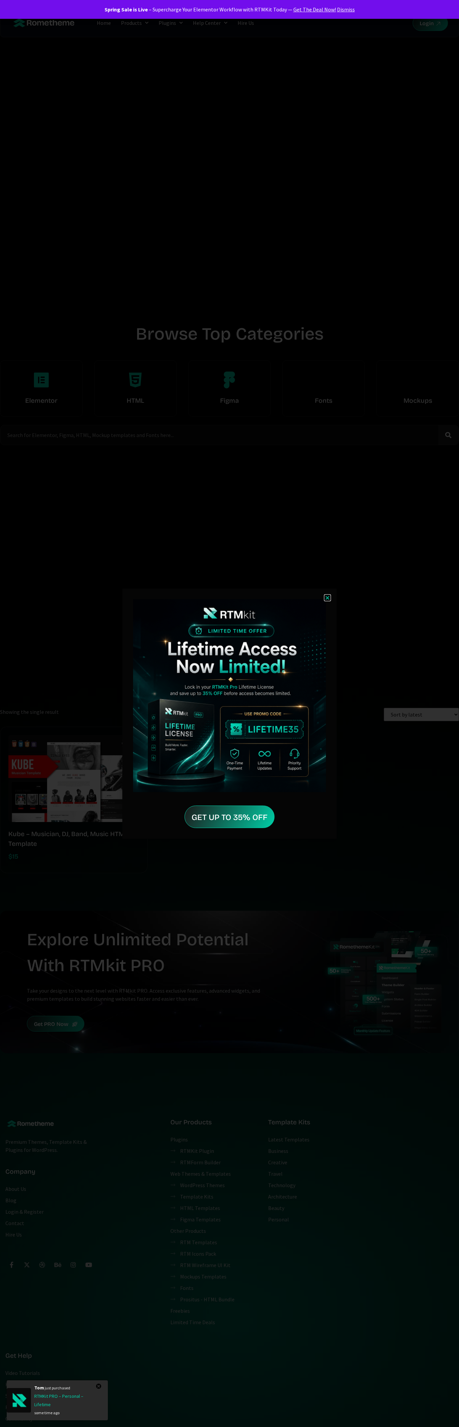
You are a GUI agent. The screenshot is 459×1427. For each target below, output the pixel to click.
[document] (229, 713)
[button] (327, 597)
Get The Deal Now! (314, 9)
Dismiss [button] (346, 9)
